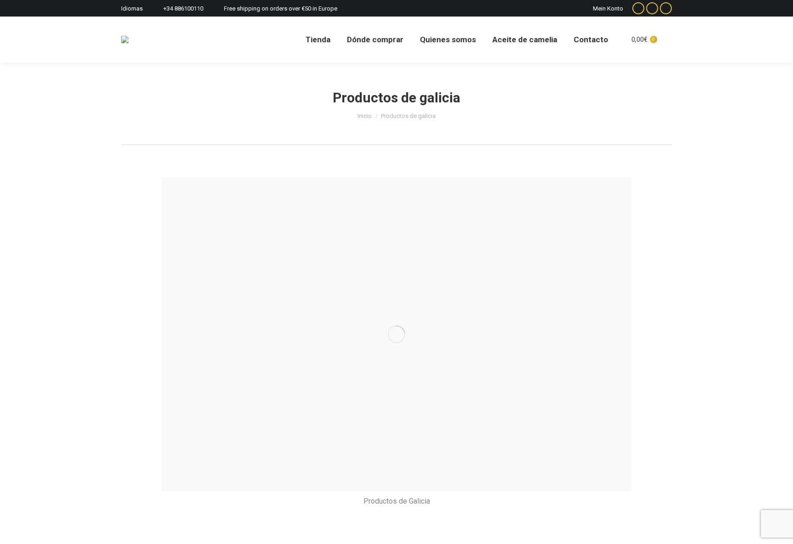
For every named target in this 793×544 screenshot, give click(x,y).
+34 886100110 (183, 8)
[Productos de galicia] (396, 334)
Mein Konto (608, 8)
